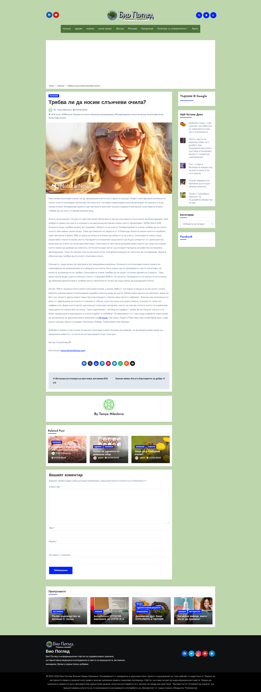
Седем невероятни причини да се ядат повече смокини (200, 183)
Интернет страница (60, 555)
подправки (142, 611)
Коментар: (55, 487)
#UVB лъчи (66, 114)
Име (52, 528)
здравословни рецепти (148, 608)
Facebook (186, 236)
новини (90, 29)
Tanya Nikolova (64, 110)
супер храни (105, 29)
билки (140, 604)
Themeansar (191, 688)
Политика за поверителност (172, 29)
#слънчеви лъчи (155, 114)
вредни (182, 611)
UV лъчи (103, 317)
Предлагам (147, 29)
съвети (151, 446)
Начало (67, 29)
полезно (54, 96)
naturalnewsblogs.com (72, 350)
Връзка (120, 29)
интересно (194, 611)
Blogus (177, 688)
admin (101, 458)
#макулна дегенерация (102, 114)
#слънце (142, 114)
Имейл (53, 541)
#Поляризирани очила (125, 114)
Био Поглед (58, 652)
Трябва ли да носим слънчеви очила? (97, 102)
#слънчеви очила (57, 118)
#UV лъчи (55, 114)
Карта (194, 29)
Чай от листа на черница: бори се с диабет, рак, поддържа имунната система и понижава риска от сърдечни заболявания (200, 148)
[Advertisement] (130, 62)
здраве (78, 29)
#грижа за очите (81, 114)
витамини (58, 611)
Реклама (132, 29)
